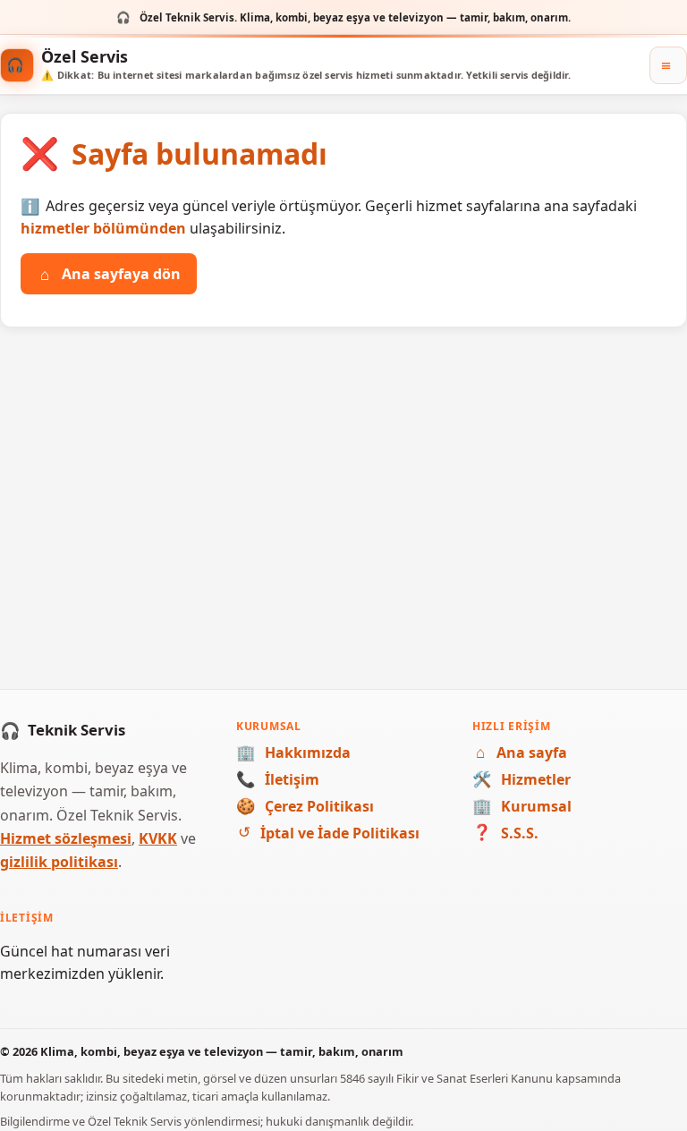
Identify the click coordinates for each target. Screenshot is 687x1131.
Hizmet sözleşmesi (65, 838)
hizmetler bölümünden (103, 228)
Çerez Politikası (305, 806)
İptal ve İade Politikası (329, 833)
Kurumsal (522, 806)
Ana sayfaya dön (110, 274)
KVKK (158, 838)
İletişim (277, 779)
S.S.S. (505, 833)
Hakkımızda (293, 752)
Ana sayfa (521, 752)
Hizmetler (521, 779)
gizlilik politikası (59, 862)
